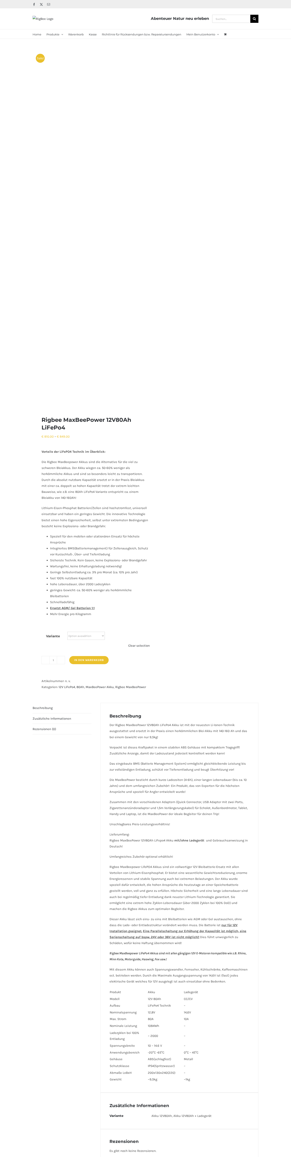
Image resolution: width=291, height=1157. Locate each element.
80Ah (80, 687)
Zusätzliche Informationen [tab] (52, 718)
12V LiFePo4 (67, 687)
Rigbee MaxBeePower (130, 687)
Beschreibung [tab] (43, 708)
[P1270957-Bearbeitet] (87, 227)
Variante (53, 636)
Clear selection (139, 646)
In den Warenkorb (89, 660)
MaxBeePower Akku (100, 687)
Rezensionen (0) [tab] (44, 729)
